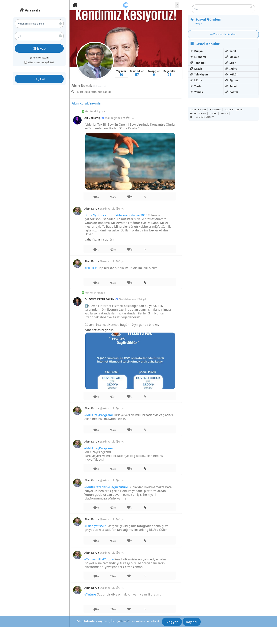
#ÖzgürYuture (117, 487)
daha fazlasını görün (99, 239)
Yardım (224, 113)
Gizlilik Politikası (198, 109)
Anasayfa (32, 10)
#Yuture (108, 559)
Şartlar (213, 113)
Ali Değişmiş (92, 118)
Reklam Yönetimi (198, 113)
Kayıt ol (39, 79)
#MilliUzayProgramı (98, 415)
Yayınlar (121, 73)
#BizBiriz (90, 268)
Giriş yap (39, 48)
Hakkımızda (215, 109)
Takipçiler (154, 73)
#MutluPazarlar (95, 487)
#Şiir (102, 526)
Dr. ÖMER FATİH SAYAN (99, 299)
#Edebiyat (91, 526)
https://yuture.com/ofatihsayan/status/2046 (115, 215)
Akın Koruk (92, 208)
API (191, 117)
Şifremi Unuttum (39, 57)
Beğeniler (169, 73)
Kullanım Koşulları (234, 109)
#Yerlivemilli (92, 559)
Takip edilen (137, 73)
